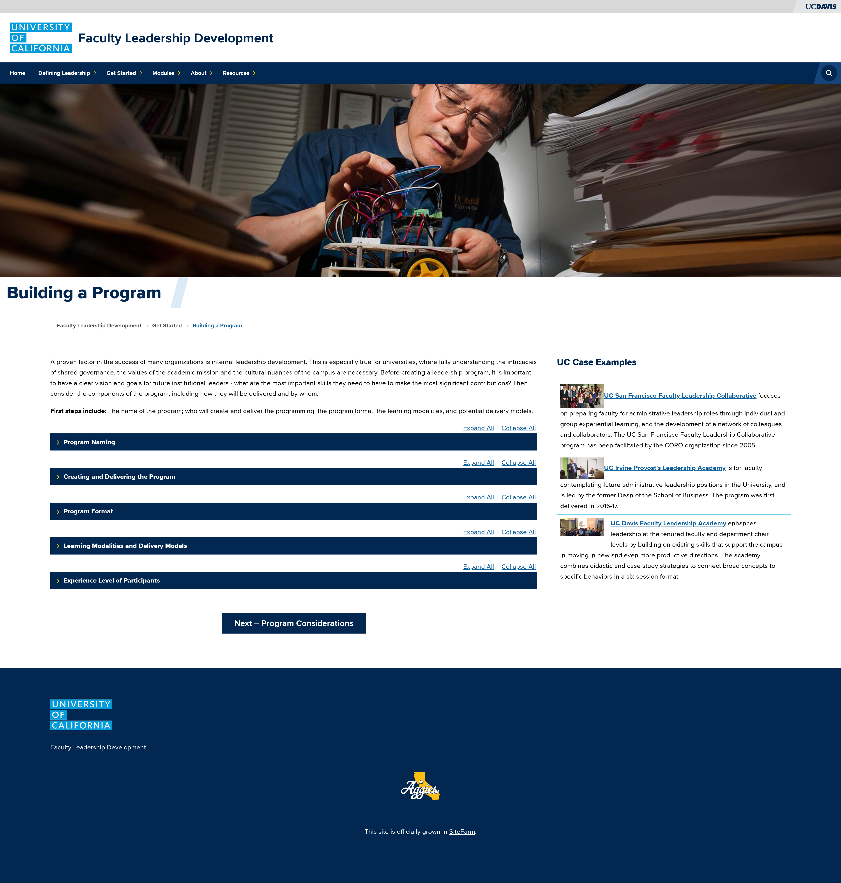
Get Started (121, 73)
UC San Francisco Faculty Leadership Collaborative (680, 395)
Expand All (478, 428)
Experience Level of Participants (112, 580)
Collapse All (519, 428)
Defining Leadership (64, 73)
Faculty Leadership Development (175, 37)
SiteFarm (462, 831)
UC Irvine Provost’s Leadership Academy (665, 468)
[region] (673, 486)
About (199, 73)
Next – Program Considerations (293, 623)
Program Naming (89, 442)
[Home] (41, 37)
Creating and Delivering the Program (119, 476)
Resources (236, 73)
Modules (163, 73)
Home (17, 73)
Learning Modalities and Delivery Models (125, 546)
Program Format (88, 511)
